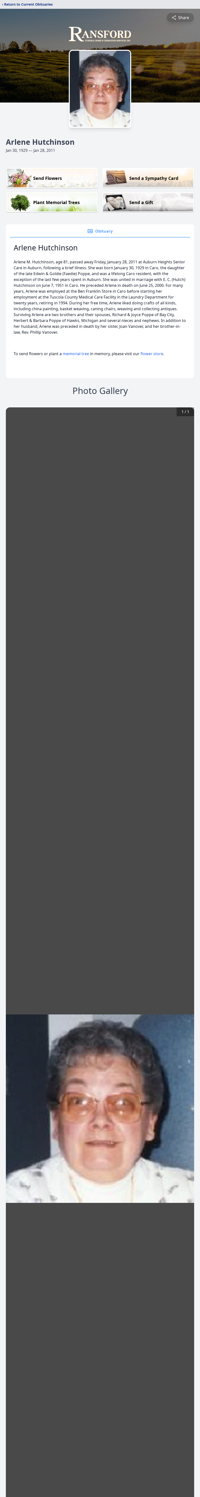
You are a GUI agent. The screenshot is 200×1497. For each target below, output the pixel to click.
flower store (151, 353)
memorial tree (76, 353)
